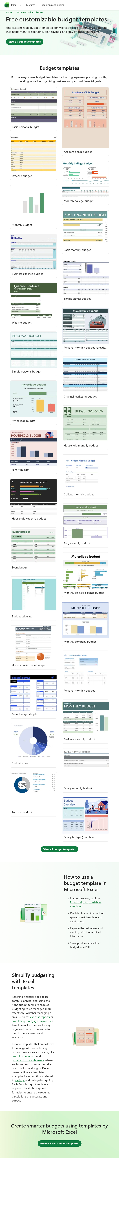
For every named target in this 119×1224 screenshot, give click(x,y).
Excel (14, 5)
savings (19, 1080)
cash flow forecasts (23, 1056)
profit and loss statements (28, 1060)
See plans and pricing (53, 4)
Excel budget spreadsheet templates (85, 904)
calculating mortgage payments (31, 1021)
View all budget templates (25, 41)
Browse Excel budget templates (59, 1143)
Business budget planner (30, 12)
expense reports (40, 1017)
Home (9, 12)
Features (30, 4)
